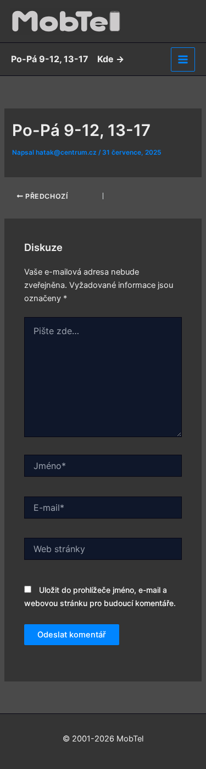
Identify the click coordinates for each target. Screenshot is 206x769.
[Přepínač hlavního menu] (183, 59)
